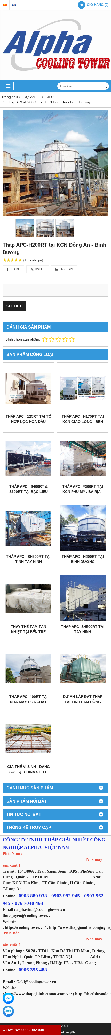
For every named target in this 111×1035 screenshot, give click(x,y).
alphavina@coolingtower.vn (40, 909)
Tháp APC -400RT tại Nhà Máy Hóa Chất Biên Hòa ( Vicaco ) (28, 702)
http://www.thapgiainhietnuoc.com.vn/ (38, 994)
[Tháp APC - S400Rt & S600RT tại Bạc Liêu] (28, 458)
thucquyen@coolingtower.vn (28, 915)
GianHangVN (65, 1032)
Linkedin (65, 269)
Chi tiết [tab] (14, 306)
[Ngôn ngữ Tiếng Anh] (14, 5)
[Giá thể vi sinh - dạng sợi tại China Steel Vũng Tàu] (28, 739)
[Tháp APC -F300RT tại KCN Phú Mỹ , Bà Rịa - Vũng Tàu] (83, 458)
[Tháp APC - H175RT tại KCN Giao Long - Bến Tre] (83, 388)
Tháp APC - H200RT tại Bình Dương (83, 559)
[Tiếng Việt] (5, 5)
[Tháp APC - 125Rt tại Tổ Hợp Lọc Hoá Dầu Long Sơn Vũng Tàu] (28, 388)
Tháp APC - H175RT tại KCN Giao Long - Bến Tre (83, 421)
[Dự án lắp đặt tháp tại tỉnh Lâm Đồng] (83, 668)
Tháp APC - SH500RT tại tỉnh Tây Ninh (28, 559)
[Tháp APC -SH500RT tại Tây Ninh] (83, 598)
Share (14, 269)
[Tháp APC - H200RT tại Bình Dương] (83, 528)
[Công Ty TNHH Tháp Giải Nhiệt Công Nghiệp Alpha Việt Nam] (55, 79)
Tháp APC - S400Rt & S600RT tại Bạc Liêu (28, 489)
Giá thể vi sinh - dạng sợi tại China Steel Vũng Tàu (28, 772)
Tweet (39, 269)
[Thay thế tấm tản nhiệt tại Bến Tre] (28, 598)
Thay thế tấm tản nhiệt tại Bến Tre (28, 629)
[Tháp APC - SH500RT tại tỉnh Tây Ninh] (28, 528)
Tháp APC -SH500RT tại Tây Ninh (82, 629)
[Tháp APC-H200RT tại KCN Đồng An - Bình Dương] (55, 163)
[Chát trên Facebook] (8, 998)
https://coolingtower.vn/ (25, 927)
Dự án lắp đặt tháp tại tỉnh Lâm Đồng (82, 699)
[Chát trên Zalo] (8, 1011)
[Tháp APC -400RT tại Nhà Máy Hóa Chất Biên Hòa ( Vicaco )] (28, 668)
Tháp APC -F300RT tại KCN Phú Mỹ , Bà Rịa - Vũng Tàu (82, 491)
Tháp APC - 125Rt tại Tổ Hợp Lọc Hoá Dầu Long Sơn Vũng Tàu (28, 421)
